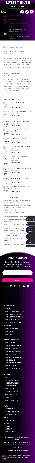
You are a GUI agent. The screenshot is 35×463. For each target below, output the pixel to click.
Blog (8, 426)
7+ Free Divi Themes (15, 27)
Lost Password (11, 386)
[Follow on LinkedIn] (24, 286)
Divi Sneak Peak (11, 432)
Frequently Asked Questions (18, 23)
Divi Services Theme (12, 320)
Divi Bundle (10, 334)
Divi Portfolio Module (13, 363)
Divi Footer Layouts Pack (11, 73)
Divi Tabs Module (12, 366)
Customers (7, 374)
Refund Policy (11, 415)
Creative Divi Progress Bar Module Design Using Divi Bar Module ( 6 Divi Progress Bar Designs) (17, 206)
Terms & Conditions (12, 412)
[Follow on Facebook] (7, 286)
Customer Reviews (12, 400)
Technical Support (12, 392)
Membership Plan (12, 380)
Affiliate (6, 417)
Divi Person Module (12, 354)
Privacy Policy (11, 409)
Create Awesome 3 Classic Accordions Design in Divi (18, 216)
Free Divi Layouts (12, 328)
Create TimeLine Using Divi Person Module (15, 244)
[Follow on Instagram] (15, 286)
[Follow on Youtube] (28, 286)
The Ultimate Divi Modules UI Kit (14, 52)
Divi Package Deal (12, 331)
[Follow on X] (11, 286)
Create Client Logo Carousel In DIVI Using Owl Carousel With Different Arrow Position (16, 229)
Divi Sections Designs (13, 369)
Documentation (13, 19)
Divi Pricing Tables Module (15, 351)
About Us (9, 429)
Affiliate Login (11, 420)
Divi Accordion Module (14, 346)
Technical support (14, 15)
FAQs (8, 397)
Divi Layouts (8, 325)
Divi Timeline (10, 360)
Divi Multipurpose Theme (14, 314)
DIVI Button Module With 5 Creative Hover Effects (17, 225)
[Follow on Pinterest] (19, 286)
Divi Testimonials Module (14, 357)
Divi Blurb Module (12, 343)
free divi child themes (13, 323)
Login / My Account (12, 383)
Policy (6, 406)
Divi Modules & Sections (11, 340)
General (6, 423)
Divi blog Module (12, 348)
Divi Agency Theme (12, 308)
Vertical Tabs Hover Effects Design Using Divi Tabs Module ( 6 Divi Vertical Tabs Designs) (17, 211)
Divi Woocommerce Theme (14, 317)
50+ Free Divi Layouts (16, 34)
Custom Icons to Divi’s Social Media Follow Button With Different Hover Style (17, 234)
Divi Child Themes (9, 305)
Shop (8, 377)
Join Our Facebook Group (16, 297)
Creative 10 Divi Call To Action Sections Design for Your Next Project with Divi (17, 201)
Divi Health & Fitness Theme (15, 311)
